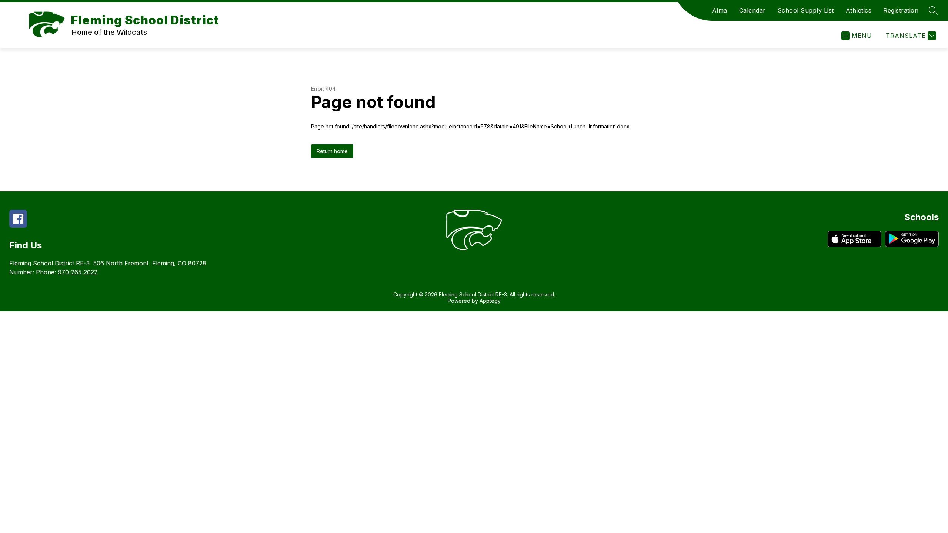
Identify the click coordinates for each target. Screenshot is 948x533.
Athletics (859, 10)
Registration (900, 10)
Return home (332, 151)
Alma (719, 10)
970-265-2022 (77, 272)
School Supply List (806, 10)
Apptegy (490, 301)
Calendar (752, 10)
